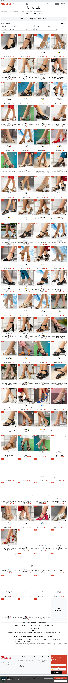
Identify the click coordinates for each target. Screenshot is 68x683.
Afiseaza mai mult (18, 647)
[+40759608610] (4, 0)
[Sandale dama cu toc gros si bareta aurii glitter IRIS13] (58, 52)
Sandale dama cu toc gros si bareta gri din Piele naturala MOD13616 (9, 408)
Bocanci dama (13, 633)
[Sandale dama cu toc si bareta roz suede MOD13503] (42, 406)
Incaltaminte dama (14, 11)
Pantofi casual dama (26, 633)
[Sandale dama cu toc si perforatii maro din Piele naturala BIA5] (8, 99)
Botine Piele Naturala (22, 636)
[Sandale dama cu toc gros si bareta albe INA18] (41, 123)
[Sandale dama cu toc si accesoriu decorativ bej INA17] (8, 147)
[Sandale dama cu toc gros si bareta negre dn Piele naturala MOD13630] (59, 358)
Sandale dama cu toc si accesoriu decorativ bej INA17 (42, 431)
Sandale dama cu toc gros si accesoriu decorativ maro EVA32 (9, 455)
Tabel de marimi (45, 661)
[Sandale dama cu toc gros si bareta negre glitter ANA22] (9, 76)
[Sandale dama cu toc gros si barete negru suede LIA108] (59, 592)
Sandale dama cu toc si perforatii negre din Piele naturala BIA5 (25, 243)
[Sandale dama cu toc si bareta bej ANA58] (24, 147)
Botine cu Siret (30, 636)
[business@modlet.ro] (1, 0)
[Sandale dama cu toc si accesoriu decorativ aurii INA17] (6, 147)
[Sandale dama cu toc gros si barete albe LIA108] (57, 592)
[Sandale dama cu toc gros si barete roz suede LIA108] (60, 592)
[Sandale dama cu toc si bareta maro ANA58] (26, 147)
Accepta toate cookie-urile (60, 678)
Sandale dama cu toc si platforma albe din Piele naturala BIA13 (9, 243)
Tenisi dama (24, 632)
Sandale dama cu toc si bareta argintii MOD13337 (8, 313)
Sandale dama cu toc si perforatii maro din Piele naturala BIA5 (42, 219)
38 (8, 51)
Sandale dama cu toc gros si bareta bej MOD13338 (59, 266)
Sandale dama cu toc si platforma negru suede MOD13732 (59, 337)
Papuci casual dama (53, 635)
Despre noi (36, 658)
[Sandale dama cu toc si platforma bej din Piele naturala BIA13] (26, 217)
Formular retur (20, 660)
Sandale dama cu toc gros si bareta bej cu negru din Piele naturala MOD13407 (59, 78)
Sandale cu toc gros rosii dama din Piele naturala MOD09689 (9, 549)
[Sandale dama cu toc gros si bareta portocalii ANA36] (9, 217)
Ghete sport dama (45, 636)
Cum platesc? (44, 660)
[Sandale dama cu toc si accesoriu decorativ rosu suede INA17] (10, 147)
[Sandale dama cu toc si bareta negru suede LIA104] (42, 547)
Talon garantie (20, 665)
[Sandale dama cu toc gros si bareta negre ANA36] (8, 217)
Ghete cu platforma (37, 636)
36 (57, 74)
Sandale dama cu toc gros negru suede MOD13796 (9, 571)
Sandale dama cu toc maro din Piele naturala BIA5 (59, 219)
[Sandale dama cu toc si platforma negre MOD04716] (42, 382)
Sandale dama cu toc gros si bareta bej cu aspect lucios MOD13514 (25, 525)
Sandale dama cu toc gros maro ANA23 (59, 242)
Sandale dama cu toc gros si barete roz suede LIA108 (59, 594)
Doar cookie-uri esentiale (60, 681)
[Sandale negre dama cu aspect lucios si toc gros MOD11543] (8, 288)
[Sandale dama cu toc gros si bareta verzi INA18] (43, 123)
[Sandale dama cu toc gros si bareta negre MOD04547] (26, 264)
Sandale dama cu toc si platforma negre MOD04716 (42, 384)
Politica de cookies (48, 678)
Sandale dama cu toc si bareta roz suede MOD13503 (42, 525)
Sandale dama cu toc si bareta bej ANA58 (25, 171)
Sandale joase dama (30, 635)
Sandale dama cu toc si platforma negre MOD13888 (26, 478)
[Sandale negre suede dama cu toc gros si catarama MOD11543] (9, 288)
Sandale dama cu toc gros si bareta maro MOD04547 (26, 266)
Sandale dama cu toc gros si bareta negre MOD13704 (42, 571)
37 (24, 51)
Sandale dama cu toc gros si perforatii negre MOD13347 (59, 290)
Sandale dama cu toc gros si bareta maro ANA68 (42, 360)
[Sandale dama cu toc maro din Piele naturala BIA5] (9, 99)
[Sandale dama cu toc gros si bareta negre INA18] (42, 123)
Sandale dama (22, 11)
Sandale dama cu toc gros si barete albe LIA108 (9, 618)
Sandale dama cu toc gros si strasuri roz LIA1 (42, 454)
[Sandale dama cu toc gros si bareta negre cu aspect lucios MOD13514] (26, 406)
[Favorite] (43, 4)
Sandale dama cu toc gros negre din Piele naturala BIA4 (42, 78)
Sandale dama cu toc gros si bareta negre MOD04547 (42, 290)
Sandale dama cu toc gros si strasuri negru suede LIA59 (25, 54)
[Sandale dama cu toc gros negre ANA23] (44, 52)
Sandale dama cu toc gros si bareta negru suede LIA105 (25, 337)
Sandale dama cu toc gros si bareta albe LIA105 (9, 594)
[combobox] (53, 669)
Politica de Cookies (29, 660)
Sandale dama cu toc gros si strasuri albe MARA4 (42, 594)
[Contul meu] (50, 4)
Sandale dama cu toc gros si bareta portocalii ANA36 (25, 360)
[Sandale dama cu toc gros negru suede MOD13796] (9, 560)
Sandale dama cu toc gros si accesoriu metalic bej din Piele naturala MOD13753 (42, 172)
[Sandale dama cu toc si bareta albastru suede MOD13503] (41, 406)
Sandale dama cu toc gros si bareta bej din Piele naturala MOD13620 (42, 502)
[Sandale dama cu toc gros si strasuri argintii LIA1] (26, 113)
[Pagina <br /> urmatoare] (66, 23)
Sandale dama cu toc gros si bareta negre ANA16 (25, 455)
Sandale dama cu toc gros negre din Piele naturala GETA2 (9, 431)
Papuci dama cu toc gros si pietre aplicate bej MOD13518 (9, 525)
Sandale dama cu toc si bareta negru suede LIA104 (59, 549)
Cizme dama (19, 633)
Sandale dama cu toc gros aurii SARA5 (8, 171)
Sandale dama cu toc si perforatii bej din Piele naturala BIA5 (9, 101)
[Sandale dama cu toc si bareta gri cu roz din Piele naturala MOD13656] (9, 123)
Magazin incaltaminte (5, 11)
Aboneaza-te (56, 672)
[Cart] (57, 4)
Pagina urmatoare (58, 609)
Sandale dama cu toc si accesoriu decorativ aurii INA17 (8, 149)
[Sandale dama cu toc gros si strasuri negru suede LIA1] (25, 123)
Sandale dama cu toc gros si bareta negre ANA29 (42, 266)
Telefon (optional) (55, 667)
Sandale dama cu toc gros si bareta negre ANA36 (9, 219)
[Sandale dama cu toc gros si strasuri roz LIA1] (26, 123)
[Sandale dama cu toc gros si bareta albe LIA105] (24, 335)
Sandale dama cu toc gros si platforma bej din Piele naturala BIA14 (9, 384)
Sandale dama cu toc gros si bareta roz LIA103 (59, 430)
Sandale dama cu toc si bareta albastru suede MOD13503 (42, 408)
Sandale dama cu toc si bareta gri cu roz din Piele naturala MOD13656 (8, 125)
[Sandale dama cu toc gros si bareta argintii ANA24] (41, 99)
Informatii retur (20, 661)
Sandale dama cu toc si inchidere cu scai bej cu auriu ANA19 (9, 360)
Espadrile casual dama (35, 633)
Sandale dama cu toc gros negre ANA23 (59, 100)
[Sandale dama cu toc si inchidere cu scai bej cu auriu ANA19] (41, 335)
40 (10, 51)
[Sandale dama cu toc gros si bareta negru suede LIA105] (26, 335)
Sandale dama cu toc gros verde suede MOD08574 (25, 594)
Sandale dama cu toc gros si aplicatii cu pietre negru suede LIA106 (59, 502)
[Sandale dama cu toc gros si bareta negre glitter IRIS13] (59, 52)
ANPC (35, 661)
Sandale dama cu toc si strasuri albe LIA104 (42, 548)
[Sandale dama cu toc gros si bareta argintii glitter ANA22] (8, 76)
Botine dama (54, 632)
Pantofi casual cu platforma (45, 633)
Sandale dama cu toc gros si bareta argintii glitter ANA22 (25, 78)
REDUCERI (38, 8)
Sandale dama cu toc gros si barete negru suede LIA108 (25, 618)
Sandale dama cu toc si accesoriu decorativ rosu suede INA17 (59, 149)
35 (56, 98)
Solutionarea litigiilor (37, 662)
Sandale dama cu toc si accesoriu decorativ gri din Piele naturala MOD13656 (25, 502)
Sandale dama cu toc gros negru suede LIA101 (9, 53)
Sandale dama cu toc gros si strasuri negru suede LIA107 (42, 618)
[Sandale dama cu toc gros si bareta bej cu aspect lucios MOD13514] (24, 406)
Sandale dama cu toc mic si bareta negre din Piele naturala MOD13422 (59, 384)
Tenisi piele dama (22, 635)
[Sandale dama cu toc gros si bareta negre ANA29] (26, 194)
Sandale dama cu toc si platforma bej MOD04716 (42, 478)
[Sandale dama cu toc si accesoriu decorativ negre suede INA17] (9, 147)
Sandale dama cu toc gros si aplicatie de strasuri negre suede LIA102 (9, 266)
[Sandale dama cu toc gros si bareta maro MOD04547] (24, 264)
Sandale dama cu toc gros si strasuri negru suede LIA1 (9, 337)
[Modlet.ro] (6, 3)
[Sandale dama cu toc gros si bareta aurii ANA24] (42, 99)
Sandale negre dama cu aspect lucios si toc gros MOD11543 (8, 290)
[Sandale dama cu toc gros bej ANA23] (41, 52)
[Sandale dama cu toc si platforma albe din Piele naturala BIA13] (24, 217)
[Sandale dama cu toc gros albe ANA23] (40, 52)
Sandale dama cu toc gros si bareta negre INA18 (42, 125)
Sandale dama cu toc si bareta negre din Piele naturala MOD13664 (59, 196)
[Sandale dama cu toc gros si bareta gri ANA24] (43, 99)
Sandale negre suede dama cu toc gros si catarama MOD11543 (25, 549)
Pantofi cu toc (53, 633)
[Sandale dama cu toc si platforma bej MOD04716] (41, 382)
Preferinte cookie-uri (6, 680)
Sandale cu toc (29, 11)
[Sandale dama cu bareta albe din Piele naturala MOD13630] (58, 358)
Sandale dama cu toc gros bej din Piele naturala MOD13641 (42, 196)
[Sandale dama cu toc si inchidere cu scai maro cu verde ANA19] (44, 335)
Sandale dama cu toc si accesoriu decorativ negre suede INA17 (8, 502)
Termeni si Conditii (29, 658)
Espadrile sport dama (14, 635)
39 (9, 51)
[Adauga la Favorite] (15, 36)
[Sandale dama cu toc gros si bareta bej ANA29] (24, 194)
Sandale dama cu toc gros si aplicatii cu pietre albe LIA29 (59, 408)
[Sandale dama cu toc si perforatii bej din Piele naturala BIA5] (6, 99)
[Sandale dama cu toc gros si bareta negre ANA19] (43, 335)
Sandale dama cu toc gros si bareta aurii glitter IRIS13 (59, 54)
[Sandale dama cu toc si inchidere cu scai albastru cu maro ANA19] (39, 335)
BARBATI (33, 8)
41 (10, 98)
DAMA (28, 8)
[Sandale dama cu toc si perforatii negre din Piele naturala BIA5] (10, 99)
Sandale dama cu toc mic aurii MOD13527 (59, 570)
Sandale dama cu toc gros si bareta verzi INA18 (59, 313)
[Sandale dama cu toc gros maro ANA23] (42, 52)
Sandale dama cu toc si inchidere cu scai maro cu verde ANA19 (26, 384)
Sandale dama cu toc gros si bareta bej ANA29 (25, 196)
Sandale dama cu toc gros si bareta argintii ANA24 (25, 290)
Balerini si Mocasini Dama (31, 632)
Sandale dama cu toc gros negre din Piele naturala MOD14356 (25, 101)
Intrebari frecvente (20, 666)
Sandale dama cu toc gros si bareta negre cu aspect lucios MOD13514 (25, 408)
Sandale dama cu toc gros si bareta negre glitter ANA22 (9, 78)
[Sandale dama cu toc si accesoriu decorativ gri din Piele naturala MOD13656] (8, 123)
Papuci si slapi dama (47, 632)
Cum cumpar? (45, 658)
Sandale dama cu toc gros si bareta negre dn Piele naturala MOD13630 (59, 360)
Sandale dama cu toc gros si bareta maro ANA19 (26, 431)
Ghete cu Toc (52, 636)
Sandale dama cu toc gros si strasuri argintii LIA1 (25, 125)
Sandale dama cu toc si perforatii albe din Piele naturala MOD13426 (59, 525)
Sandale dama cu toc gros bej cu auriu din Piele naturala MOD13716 (9, 196)
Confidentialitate (37, 660)
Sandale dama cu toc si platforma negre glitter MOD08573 (59, 478)
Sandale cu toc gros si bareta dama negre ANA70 (42, 243)
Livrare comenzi (20, 658)
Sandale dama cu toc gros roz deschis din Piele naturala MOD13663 (59, 125)
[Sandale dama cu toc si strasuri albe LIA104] (41, 547)
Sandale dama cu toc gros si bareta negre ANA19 (42, 337)
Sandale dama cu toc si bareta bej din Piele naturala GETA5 (25, 313)
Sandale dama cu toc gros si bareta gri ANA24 (59, 171)
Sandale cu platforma (39, 635)
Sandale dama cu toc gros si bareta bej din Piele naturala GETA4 (25, 571)
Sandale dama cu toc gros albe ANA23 (42, 53)
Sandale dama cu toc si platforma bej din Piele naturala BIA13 (26, 219)
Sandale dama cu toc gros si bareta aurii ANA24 (42, 101)
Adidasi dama (18, 632)
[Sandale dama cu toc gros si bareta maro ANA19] (42, 335)
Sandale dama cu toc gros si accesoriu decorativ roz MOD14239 (9, 478)
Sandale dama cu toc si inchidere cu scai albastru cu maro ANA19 (59, 455)
